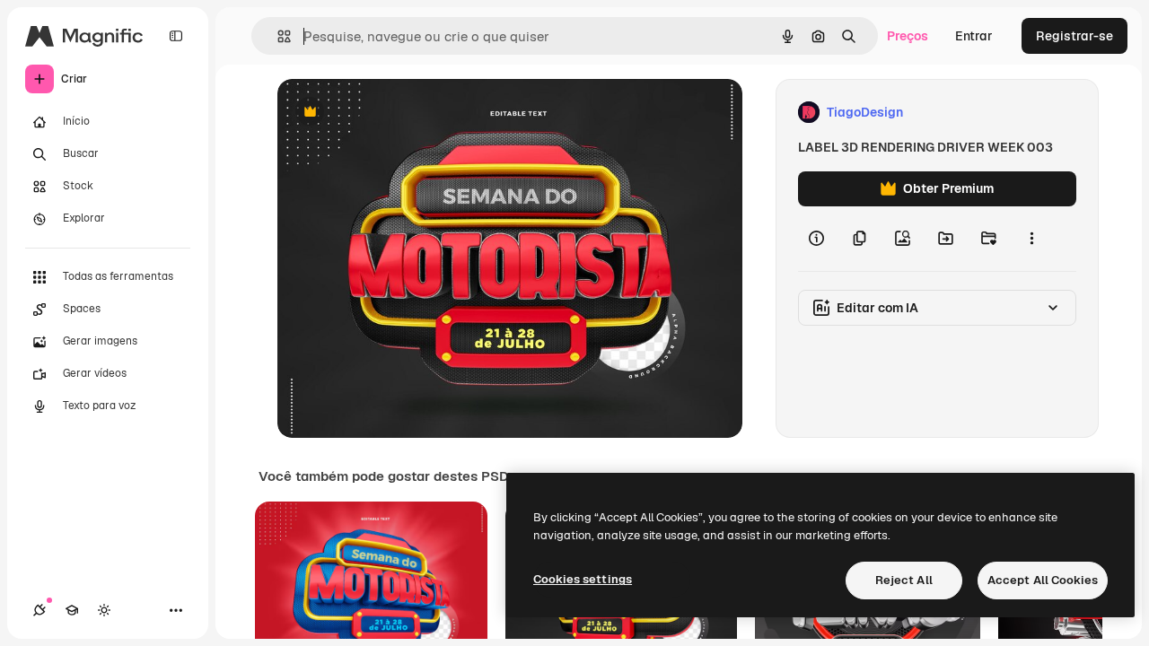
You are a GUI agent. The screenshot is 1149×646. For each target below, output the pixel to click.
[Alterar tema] (104, 610)
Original (392, 112)
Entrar (974, 36)
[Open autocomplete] (277, 36)
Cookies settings (582, 579)
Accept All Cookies (1042, 580)
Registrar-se (1074, 36)
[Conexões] (39, 610)
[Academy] (71, 610)
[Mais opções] (1031, 239)
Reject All (904, 580)
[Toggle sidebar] (176, 36)
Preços (907, 36)
